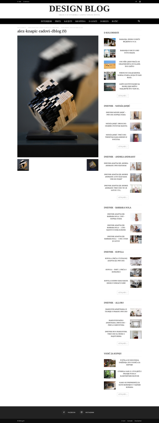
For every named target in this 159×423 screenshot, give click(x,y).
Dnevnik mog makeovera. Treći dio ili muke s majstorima (116, 334)
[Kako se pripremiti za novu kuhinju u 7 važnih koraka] (110, 385)
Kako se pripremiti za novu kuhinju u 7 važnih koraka (130, 384)
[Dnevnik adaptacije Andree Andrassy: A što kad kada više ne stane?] (136, 177)
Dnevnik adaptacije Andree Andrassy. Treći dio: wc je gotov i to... (116, 188)
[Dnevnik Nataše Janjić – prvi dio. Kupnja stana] (136, 115)
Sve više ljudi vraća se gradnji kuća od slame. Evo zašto (129, 64)
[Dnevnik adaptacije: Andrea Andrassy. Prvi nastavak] (136, 166)
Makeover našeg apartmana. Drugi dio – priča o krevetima (116, 322)
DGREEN (104, 21)
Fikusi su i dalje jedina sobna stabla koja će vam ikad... (130, 75)
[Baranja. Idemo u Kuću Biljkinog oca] (110, 42)
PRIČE (58, 21)
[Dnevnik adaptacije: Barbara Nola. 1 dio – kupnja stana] (136, 217)
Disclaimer (138, 421)
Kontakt (26, 1)
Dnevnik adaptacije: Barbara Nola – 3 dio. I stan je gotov (116, 239)
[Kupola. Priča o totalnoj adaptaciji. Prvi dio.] (136, 261)
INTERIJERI (46, 21)
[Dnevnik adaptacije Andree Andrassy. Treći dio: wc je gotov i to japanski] (136, 189)
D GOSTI (93, 21)
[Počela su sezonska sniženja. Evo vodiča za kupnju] (110, 363)
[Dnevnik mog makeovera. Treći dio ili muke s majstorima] (136, 335)
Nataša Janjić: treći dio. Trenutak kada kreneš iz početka (116, 137)
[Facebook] (136, 1)
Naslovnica (21, 28)
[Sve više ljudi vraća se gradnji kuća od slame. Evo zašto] (110, 65)
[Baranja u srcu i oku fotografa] (110, 53)
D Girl (19, 1)
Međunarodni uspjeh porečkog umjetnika (43, 28)
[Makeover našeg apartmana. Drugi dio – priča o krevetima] (136, 323)
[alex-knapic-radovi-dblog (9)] (57, 157)
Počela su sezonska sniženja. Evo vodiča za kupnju (129, 362)
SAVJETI (68, 21)
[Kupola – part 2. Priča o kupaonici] (136, 273)
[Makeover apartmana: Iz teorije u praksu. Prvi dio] (136, 312)
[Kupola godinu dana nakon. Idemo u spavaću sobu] (136, 284)
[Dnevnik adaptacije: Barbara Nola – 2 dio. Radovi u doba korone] (136, 228)
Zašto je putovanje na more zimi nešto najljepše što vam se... (129, 86)
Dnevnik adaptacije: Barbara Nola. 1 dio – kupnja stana (116, 216)
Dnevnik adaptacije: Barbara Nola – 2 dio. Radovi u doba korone (116, 227)
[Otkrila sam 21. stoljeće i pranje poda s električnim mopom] (110, 374)
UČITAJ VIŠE (122, 96)
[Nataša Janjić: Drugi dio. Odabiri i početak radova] (136, 127)
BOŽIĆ (115, 21)
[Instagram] (140, 1)
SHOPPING (80, 21)
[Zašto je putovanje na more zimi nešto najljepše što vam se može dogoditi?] (110, 87)
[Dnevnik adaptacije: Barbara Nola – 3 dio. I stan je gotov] (136, 239)
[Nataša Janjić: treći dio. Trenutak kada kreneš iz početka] (136, 138)
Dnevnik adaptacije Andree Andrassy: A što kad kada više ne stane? (116, 176)
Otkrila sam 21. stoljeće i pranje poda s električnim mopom (129, 373)
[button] (139, 21)
